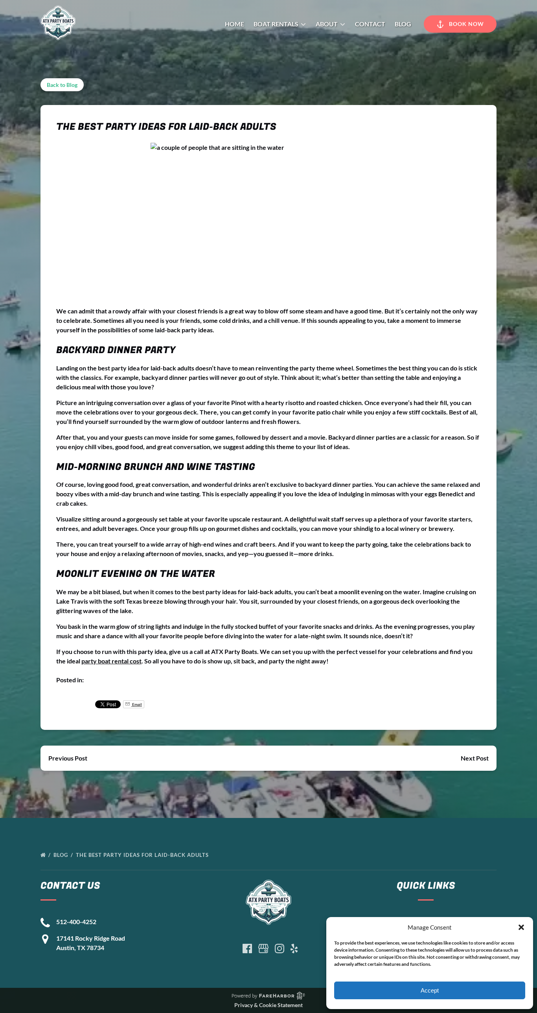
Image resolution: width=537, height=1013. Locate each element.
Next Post (475, 758)
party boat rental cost (111, 661)
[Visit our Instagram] (279, 948)
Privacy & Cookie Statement (268, 1005)
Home (234, 24)
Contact (370, 24)
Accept (430, 990)
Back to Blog (62, 84)
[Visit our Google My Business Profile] (263, 948)
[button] (521, 927)
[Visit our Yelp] (294, 948)
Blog (403, 24)
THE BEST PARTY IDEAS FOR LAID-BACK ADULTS (143, 855)
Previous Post (67, 758)
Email (136, 704)
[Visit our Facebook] (247, 948)
